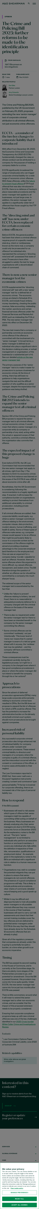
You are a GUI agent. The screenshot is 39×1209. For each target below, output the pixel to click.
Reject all (19, 1199)
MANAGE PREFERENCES (19, 1192)
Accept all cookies (19, 1205)
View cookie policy (17, 1188)
